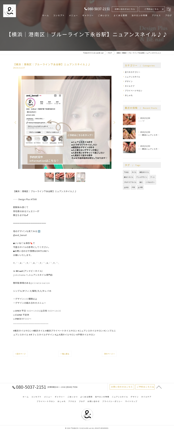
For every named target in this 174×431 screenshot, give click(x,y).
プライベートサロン (133, 90)
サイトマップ (131, 401)
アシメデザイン (141, 177)
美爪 (141, 182)
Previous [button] (15, 122)
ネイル (134, 172)
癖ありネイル (128, 177)
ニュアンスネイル (132, 76)
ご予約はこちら (151, 9)
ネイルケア (130, 86)
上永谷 (126, 187)
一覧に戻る (64, 353)
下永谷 (126, 172)
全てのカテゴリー (132, 72)
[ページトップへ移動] (159, 386)
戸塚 (133, 187)
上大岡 (140, 187)
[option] (65, 122)
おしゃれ (129, 95)
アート (152, 177)
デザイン (129, 81)
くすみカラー (150, 182)
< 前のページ (20, 353)
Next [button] (114, 122)
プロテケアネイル (130, 182)
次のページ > (109, 353)
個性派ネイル (144, 172)
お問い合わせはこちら (125, 9)
